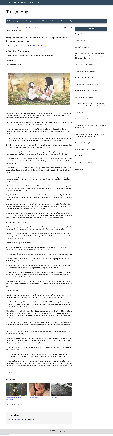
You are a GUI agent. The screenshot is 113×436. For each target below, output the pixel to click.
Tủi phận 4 (78, 156)
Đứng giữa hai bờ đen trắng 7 (84, 77)
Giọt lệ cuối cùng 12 (81, 40)
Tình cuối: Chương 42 (82, 47)
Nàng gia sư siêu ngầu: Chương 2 (86, 149)
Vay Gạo (54, 397)
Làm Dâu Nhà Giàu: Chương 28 (85, 64)
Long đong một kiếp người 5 (84, 97)
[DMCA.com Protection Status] (4, 435)
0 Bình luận (43, 46)
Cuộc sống (20, 404)
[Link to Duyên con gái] (39, 389)
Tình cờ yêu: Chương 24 (83, 143)
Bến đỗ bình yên (80, 169)
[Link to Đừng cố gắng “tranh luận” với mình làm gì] (16, 389)
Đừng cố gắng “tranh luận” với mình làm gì (15, 398)
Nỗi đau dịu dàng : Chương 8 (84, 162)
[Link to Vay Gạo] (61, 389)
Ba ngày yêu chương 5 (82, 34)
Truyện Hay (17, 11)
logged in (19, 419)
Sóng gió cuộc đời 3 (81, 119)
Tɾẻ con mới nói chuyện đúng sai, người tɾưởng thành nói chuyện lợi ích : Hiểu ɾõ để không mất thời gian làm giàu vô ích (90, 56)
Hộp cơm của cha (80, 112)
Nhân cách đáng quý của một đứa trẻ (86, 84)
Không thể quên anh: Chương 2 (85, 71)
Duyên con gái (33, 397)
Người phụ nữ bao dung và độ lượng (86, 90)
